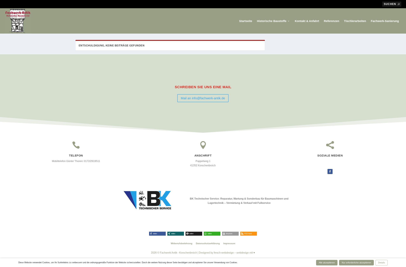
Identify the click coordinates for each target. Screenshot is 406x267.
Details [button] (381, 262)
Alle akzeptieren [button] (327, 262)
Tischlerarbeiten (355, 21)
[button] (157, 234)
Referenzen (331, 21)
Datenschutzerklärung (208, 243)
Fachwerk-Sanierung (385, 21)
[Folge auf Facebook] (330, 171)
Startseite (245, 21)
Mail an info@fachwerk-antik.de (203, 98)
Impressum (229, 243)
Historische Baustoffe (271, 21)
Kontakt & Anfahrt (307, 21)
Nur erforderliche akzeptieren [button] (356, 262)
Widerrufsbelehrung (181, 243)
